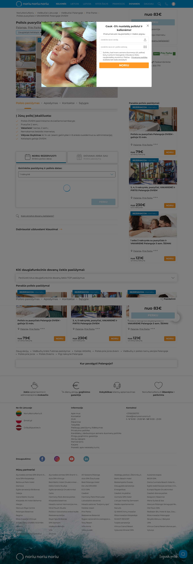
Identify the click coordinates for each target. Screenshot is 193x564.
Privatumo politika (139, 57)
